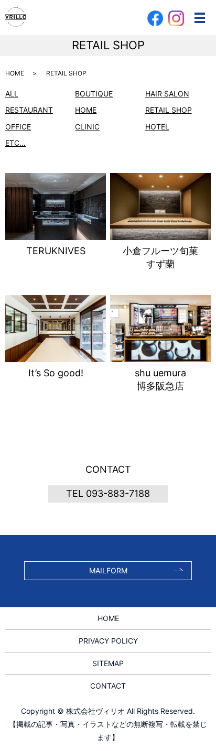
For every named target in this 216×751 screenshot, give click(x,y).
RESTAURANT (29, 109)
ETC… (15, 142)
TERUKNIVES (55, 250)
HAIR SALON (167, 93)
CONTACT (108, 685)
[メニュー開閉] (200, 18)
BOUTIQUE (94, 93)
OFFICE (18, 126)
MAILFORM (108, 570)
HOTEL (157, 126)
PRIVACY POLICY (108, 640)
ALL (11, 93)
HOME (14, 73)
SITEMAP (108, 663)
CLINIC (87, 126)
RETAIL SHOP (168, 109)
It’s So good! (55, 372)
